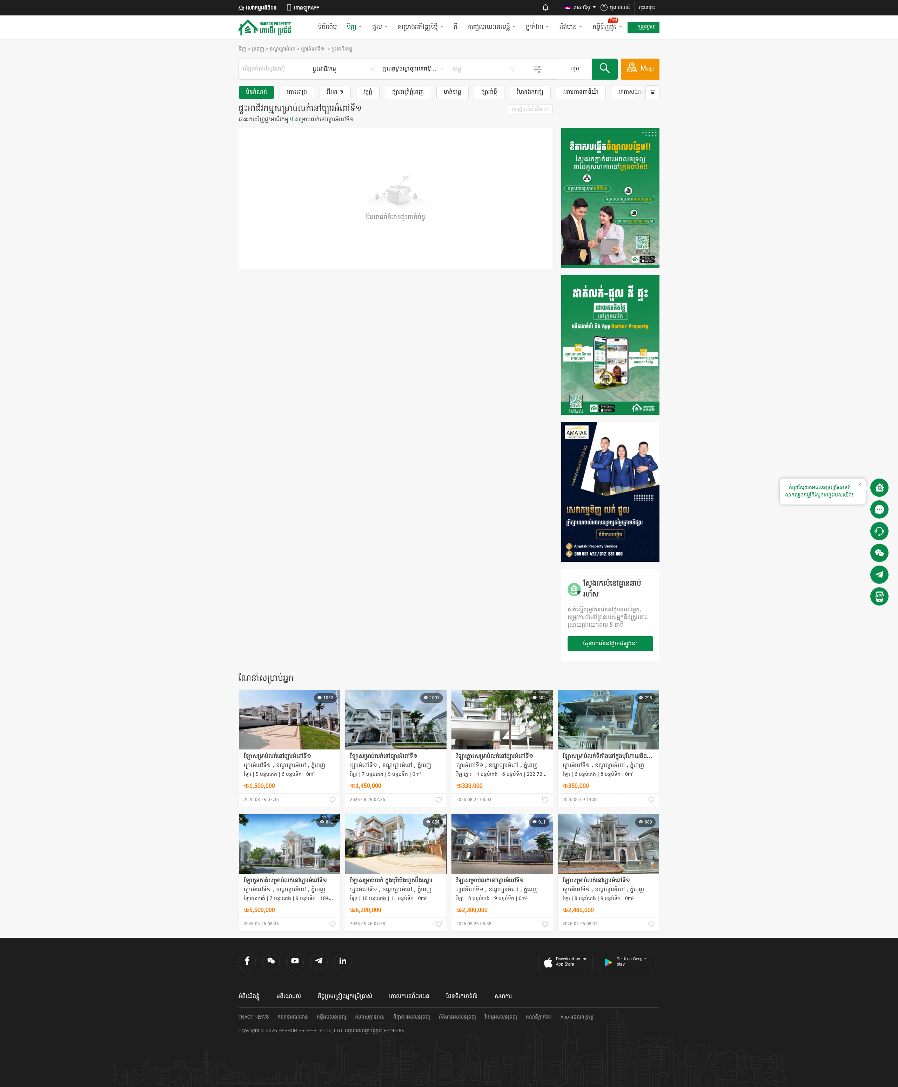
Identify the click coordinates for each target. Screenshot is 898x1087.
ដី (455, 27)
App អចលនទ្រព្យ (577, 1017)
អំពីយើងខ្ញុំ (249, 996)
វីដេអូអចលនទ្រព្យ (501, 1017)
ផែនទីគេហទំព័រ (462, 996)
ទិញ (351, 27)
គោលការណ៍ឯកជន (409, 996)
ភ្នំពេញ (258, 49)
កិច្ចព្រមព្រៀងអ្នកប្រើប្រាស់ (345, 996)
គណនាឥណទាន (292, 1017)
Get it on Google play (631, 962)
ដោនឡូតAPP (306, 8)
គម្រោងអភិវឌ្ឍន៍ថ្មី (418, 27)
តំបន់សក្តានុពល (369, 1017)
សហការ (503, 996)
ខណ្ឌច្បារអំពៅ (282, 49)
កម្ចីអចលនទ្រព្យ (331, 1017)
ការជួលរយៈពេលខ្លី (488, 27)
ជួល (377, 27)
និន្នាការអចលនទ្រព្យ (411, 1017)
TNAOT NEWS (254, 1017)
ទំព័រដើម (327, 27)
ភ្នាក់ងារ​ (534, 27)
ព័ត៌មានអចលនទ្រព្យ (457, 1017)
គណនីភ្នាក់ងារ (539, 1017)
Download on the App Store (571, 962)
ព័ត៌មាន (568, 27)
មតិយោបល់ (288, 996)
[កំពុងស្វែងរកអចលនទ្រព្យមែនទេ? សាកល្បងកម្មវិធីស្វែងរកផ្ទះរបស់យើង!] (879, 488)
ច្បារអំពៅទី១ (313, 49)
